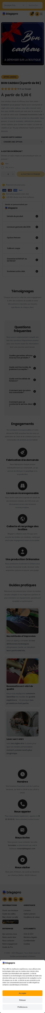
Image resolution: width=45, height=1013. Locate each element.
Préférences (23, 1007)
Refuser (22, 1000)
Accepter (22, 993)
